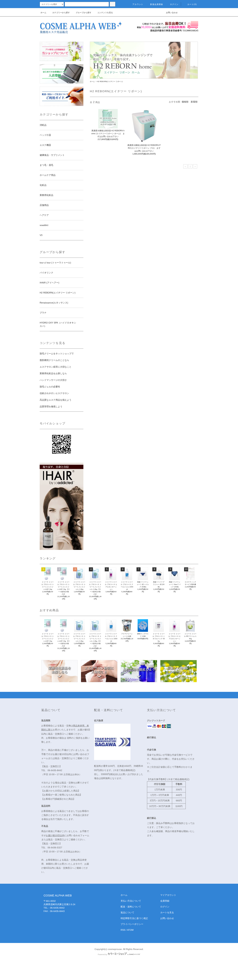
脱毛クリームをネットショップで (57, 353)
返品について (127, 912)
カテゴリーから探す (61, 12)
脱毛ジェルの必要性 (50, 386)
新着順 (194, 101)
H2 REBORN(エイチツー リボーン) (110, 81)
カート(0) (192, 4)
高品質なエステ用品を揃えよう (55, 400)
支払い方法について (131, 901)
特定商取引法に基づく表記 (134, 918)
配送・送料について (131, 906)
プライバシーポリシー (132, 924)
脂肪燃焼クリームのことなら (54, 360)
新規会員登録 (156, 4)
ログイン (174, 4)
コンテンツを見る (105, 12)
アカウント (137, 4)
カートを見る (167, 912)
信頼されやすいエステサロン (54, 393)
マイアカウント (168, 895)
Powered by (102, 954)
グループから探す (83, 12)
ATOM (130, 930)
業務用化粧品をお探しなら (53, 373)
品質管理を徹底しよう (51, 406)
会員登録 (164, 901)
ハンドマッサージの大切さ (53, 380)
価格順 (185, 101)
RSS (123, 930)
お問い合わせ (172, 12)
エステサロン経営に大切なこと (55, 366)
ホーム (43, 12)
